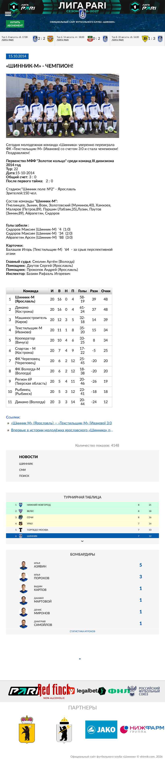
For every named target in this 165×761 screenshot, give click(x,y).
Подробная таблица (82, 541)
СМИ (22, 470)
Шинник (26, 464)
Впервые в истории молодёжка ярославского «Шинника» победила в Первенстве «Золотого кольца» (62, 430)
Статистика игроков (82, 631)
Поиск (24, 476)
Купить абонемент (15, 24)
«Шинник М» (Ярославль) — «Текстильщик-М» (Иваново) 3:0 (61, 423)
